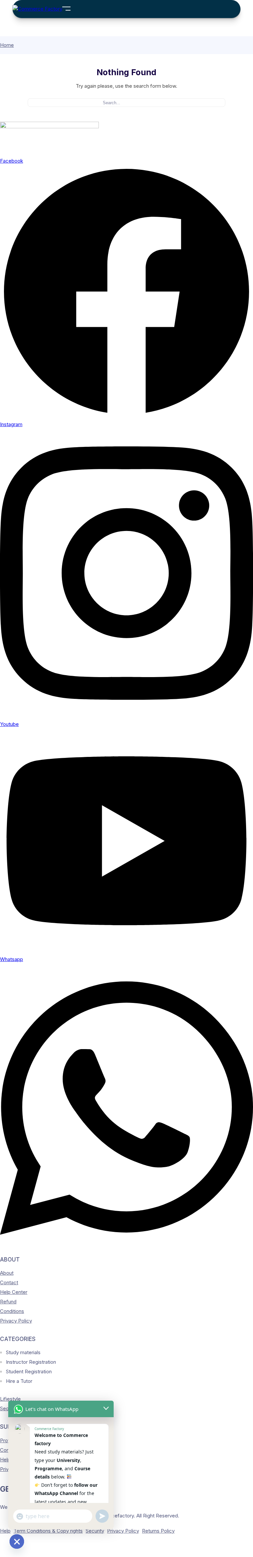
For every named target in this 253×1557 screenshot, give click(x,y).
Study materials (23, 1352)
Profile (7, 1440)
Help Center (13, 1292)
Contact (9, 1282)
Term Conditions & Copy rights (48, 1531)
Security (95, 1531)
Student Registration (29, 1371)
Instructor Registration (31, 1362)
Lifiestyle (10, 1399)
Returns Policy (158, 1531)
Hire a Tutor (19, 1381)
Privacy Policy (16, 1321)
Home (7, 45)
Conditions (12, 1311)
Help (5, 1531)
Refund (8, 1301)
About (7, 1273)
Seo (4, 1408)
